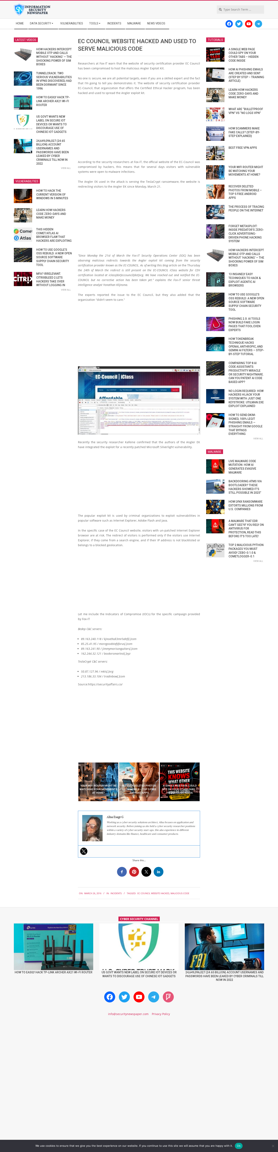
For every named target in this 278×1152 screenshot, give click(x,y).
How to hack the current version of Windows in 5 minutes (52, 194)
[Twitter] (84, 851)
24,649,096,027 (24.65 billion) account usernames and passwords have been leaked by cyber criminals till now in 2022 (52, 152)
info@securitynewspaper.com (128, 1014)
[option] (98, 782)
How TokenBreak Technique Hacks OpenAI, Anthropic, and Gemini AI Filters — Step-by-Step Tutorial (246, 346)
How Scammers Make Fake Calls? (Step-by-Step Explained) (244, 132)
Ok (239, 1145)
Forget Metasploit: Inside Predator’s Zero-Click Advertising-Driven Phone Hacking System (246, 233)
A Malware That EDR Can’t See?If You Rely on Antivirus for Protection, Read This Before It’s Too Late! (246, 528)
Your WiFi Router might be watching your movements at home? (246, 170)
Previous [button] (75, 782)
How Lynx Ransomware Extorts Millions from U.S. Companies (246, 505)
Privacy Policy (161, 1014)
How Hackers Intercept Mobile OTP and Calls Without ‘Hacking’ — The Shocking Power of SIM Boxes (54, 57)
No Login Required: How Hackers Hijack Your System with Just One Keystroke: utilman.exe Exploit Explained (246, 398)
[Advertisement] (139, 129)
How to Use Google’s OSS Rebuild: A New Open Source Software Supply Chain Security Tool (54, 257)
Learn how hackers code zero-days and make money (51, 213)
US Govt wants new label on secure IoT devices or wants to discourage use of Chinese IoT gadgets (51, 124)
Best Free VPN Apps (243, 147)
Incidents (116, 893)
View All (66, 168)
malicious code (180, 893)
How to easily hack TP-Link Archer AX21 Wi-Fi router (53, 101)
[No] (273, 1146)
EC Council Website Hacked (153, 893)
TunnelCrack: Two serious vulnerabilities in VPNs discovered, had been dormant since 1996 (54, 81)
